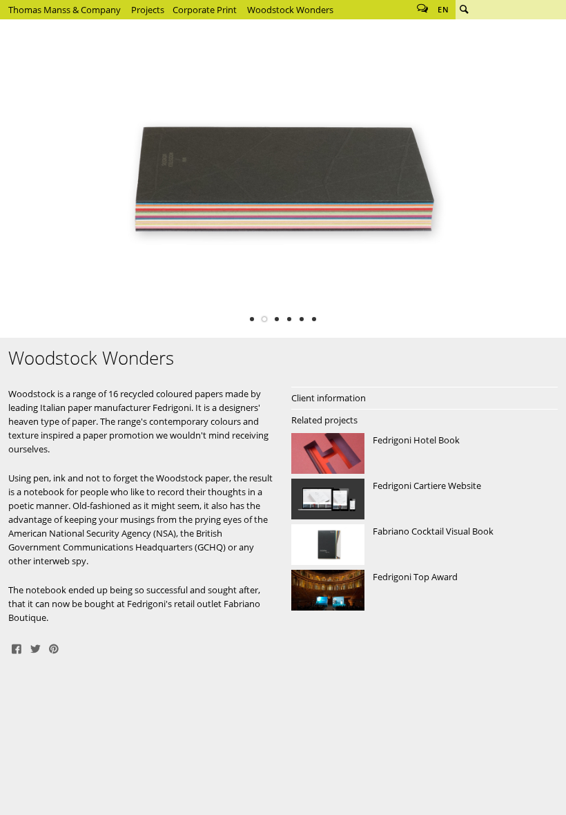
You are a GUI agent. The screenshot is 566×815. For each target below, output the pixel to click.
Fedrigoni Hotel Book (424, 453)
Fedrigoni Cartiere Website (424, 499)
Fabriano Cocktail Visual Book (424, 545)
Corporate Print (205, 9)
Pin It (54, 648)
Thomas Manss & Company (64, 9)
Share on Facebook (16, 648)
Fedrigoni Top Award (424, 590)
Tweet (35, 648)
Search (464, 9)
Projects (147, 9)
